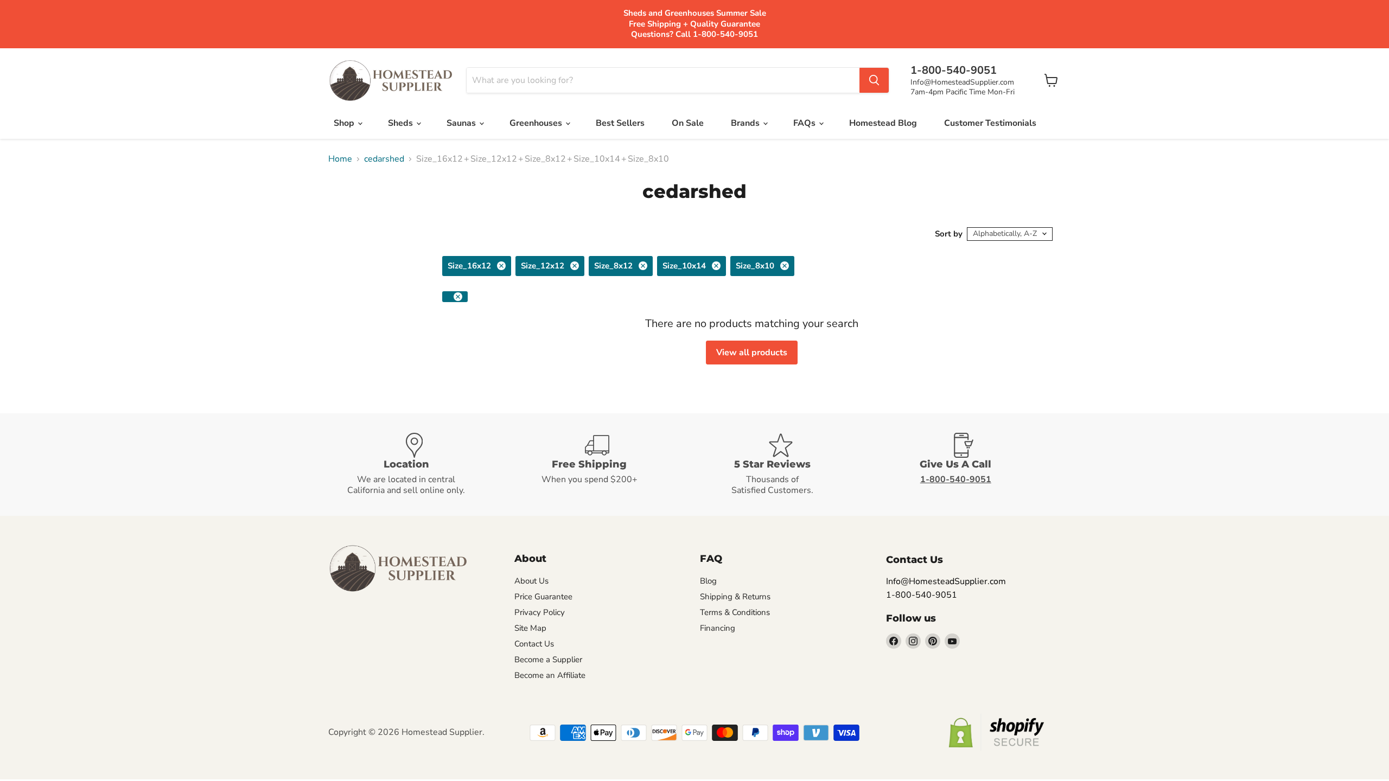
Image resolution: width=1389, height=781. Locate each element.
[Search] (874, 80)
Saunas (462, 123)
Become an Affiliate (549, 675)
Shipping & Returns (735, 596)
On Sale (688, 123)
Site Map (530, 628)
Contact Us (534, 643)
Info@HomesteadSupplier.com (962, 82)
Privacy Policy (539, 612)
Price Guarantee (543, 596)
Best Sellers (620, 123)
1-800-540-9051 (921, 595)
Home (340, 159)
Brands (746, 123)
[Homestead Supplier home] (390, 81)
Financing (717, 628)
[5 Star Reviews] (786, 464)
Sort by (949, 234)
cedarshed (384, 159)
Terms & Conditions (735, 612)
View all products (751, 353)
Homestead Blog (883, 123)
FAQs (805, 123)
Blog (708, 580)
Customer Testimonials (990, 123)
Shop (345, 123)
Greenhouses (536, 123)
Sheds (401, 123)
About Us (531, 580)
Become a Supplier (548, 659)
